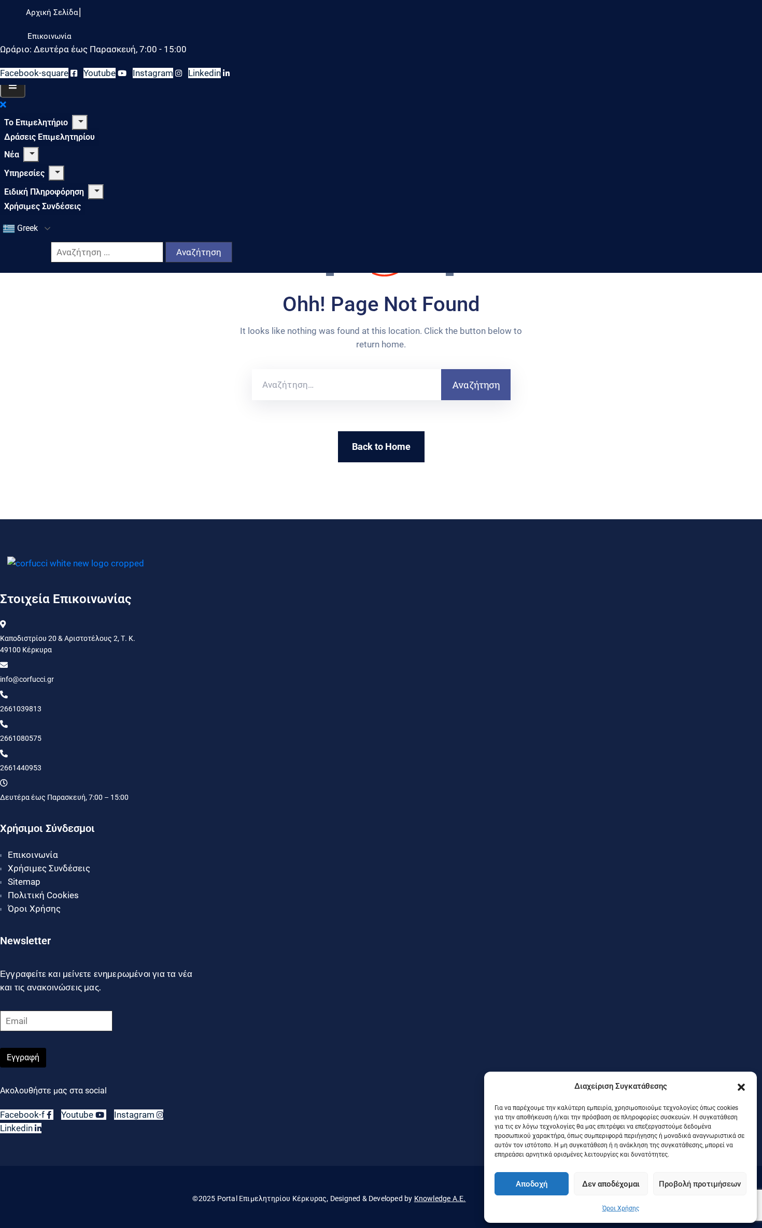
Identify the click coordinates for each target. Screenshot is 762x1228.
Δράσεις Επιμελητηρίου (49, 137)
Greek (26, 228)
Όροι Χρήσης (620, 1208)
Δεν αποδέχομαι (611, 1184)
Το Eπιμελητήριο (36, 122)
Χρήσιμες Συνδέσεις (42, 206)
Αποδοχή (531, 1184)
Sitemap (24, 881)
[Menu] (80, 122)
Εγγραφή (23, 1057)
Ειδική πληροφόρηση (44, 192)
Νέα (11, 154)
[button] (741, 1086)
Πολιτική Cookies (43, 895)
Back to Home (381, 446)
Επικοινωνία (33, 855)
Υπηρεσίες (24, 173)
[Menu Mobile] (12, 86)
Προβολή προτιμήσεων (700, 1184)
